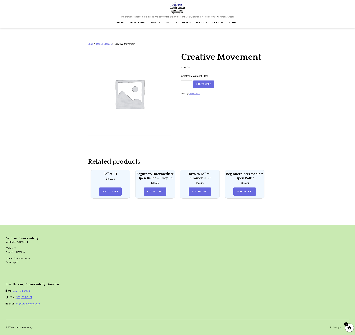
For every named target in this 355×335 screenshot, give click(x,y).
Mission (120, 22)
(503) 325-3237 (24, 297)
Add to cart (203, 84)
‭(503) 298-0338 (21, 291)
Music (154, 22)
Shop (185, 22)
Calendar (217, 22)
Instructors (138, 22)
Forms (200, 22)
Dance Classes (104, 43)
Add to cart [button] (110, 191)
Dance (170, 22)
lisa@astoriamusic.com (28, 303)
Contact (234, 22)
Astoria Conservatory (23, 327)
